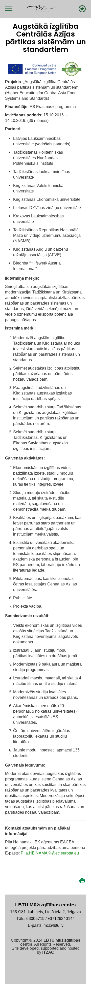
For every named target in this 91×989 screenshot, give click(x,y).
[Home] (41, 9)
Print (82, 880)
